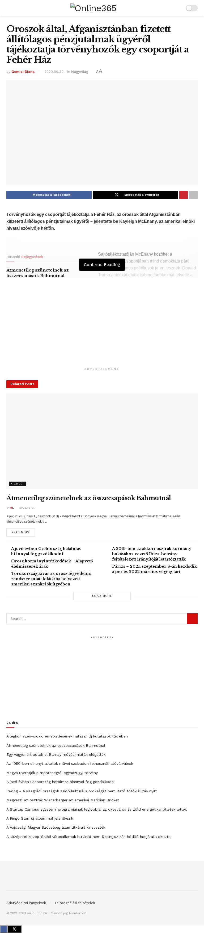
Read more (23, 532)
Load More (102, 596)
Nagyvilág (79, 72)
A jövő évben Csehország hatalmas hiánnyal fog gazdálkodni (60, 782)
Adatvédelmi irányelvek (26, 903)
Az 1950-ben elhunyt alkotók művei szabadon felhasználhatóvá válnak (69, 763)
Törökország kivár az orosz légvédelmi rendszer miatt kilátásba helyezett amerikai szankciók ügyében (51, 579)
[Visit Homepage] (93, 7)
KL (12, 507)
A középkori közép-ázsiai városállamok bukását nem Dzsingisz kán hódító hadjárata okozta (88, 836)
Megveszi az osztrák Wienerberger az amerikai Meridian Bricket (62, 800)
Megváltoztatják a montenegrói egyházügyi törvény (52, 773)
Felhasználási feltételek (75, 903)
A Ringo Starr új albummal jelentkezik (39, 818)
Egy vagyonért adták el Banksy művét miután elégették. (56, 754)
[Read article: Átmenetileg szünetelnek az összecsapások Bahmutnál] (102, 441)
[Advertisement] (102, 328)
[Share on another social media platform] (193, 195)
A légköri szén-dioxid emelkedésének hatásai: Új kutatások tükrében (67, 736)
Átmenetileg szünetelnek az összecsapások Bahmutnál (88, 498)
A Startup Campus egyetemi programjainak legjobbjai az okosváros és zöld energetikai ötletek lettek (96, 809)
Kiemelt (17, 484)
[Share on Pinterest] (183, 195)
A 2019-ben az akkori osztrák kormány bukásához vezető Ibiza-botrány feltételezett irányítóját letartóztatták (151, 554)
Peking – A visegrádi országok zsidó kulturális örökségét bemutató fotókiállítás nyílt (81, 791)
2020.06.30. (54, 72)
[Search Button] (178, 8)
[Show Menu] (8, 8)
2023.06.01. (27, 507)
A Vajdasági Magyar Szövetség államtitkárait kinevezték (55, 827)
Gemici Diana (23, 72)
